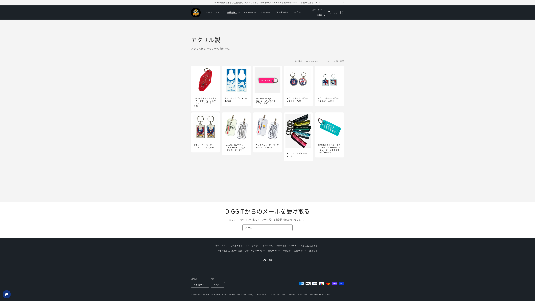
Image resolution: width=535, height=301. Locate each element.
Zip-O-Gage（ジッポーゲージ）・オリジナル (267, 146)
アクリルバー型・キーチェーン (298, 154)
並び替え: (299, 61)
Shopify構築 (281, 245)
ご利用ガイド (236, 245)
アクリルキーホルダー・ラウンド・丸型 (298, 99)
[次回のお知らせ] (343, 2)
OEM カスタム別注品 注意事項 (304, 245)
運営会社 (313, 250)
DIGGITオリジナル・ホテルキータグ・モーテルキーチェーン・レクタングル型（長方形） (329, 149)
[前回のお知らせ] (192, 2)
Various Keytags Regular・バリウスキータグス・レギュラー (267, 101)
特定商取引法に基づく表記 (230, 250)
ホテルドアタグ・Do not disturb (236, 99)
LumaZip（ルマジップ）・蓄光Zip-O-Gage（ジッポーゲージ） (235, 147)
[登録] (289, 227)
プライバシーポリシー (255, 250)
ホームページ (221, 245)
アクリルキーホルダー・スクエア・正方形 (329, 99)
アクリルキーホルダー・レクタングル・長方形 (205, 146)
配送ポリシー (274, 250)
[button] (233, 12)
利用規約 (287, 250)
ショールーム (267, 245)
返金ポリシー (300, 250)
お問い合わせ (251, 245)
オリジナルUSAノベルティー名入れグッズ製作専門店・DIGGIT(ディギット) (225, 294)
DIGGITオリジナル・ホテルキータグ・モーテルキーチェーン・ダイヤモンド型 (205, 102)
